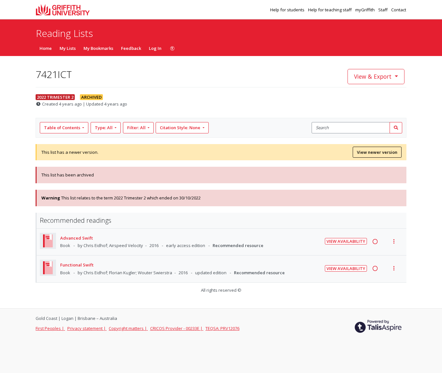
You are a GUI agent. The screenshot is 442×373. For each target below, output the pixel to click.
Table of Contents (62, 127)
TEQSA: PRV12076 (222, 328)
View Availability (345, 241)
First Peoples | (50, 328)
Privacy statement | (87, 328)
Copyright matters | (128, 328)
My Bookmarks (98, 48)
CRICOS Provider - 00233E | (177, 328)
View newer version (377, 152)
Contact (398, 10)
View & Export (373, 76)
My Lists (68, 48)
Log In (155, 48)
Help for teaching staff (330, 10)
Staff (383, 10)
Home (45, 48)
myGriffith (365, 10)
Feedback (131, 48)
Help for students (287, 10)
